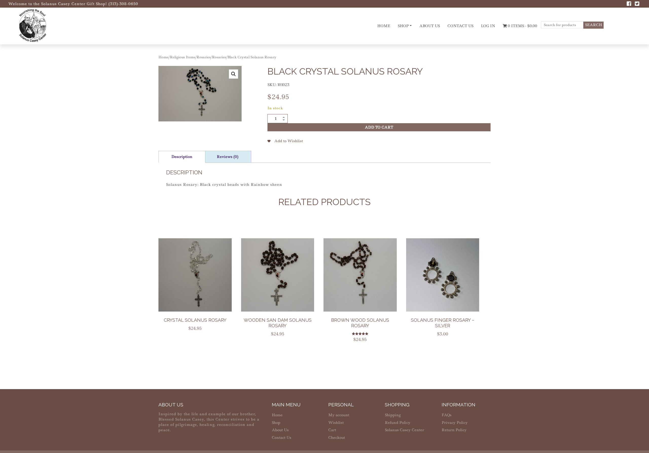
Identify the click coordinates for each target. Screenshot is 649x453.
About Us (429, 25)
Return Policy (454, 429)
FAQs (447, 415)
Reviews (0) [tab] (227, 156)
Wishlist (336, 422)
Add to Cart (379, 127)
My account (338, 415)
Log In (488, 25)
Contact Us (460, 25)
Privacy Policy (455, 422)
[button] (233, 74)
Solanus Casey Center (404, 429)
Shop (403, 25)
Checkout (336, 437)
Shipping (393, 415)
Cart (332, 429)
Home (383, 25)
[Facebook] (629, 4)
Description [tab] (181, 156)
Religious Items (182, 57)
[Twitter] (637, 4)
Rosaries (203, 57)
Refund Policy (397, 422)
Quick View (198, 285)
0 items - (522, 25)
